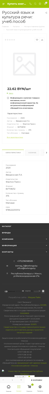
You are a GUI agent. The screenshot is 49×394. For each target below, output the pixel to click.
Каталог (6, 226)
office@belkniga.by (26, 268)
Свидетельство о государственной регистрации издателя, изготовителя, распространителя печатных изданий (24, 330)
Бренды (6, 233)
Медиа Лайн (34, 297)
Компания (7, 239)
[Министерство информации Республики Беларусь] (24, 372)
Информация (9, 245)
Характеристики (13, 153)
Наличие (32, 153)
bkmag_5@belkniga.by (26, 266)
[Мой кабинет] (40, 4)
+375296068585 (25, 261)
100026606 (24, 313)
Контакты (7, 252)
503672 (34, 324)
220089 (43, 305)
